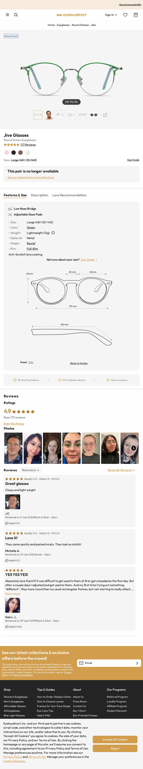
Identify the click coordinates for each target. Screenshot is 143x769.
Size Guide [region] (133, 160)
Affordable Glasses (15, 706)
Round (8, 140)
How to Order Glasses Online (54, 696)
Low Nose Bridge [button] (25, 208)
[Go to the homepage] (71, 15)
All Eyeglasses (12, 710)
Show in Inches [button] (79, 363)
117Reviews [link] (28, 144)
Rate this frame (14, 424)
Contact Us (79, 706)
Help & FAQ (43, 715)
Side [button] (30, 362)
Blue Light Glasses (14, 715)
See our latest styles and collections (30, 177)
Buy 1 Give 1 (79, 710)
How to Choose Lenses (50, 701)
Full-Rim (32, 248)
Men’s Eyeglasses (14, 701)
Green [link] (31, 227)
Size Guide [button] (87, 259)
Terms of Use (36, 757)
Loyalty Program (116, 701)
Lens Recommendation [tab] (69, 195)
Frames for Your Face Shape (53, 706)
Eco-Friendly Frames (85, 715)
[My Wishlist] (125, 14)
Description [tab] (39, 195)
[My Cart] (135, 14)
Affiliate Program (117, 706)
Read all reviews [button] (120, 470)
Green (17, 140)
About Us (78, 696)
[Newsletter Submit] (137, 663)
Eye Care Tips (45, 710)
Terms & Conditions (23, 675)
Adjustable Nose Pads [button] (28, 214)
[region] (105, 115)
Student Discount (117, 710)
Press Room (80, 701)
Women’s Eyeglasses (16, 696)
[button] (71, 102)
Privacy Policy (12, 757)
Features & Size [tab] (15, 195)
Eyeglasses (29, 140)
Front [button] (23, 362)
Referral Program (117, 696)
